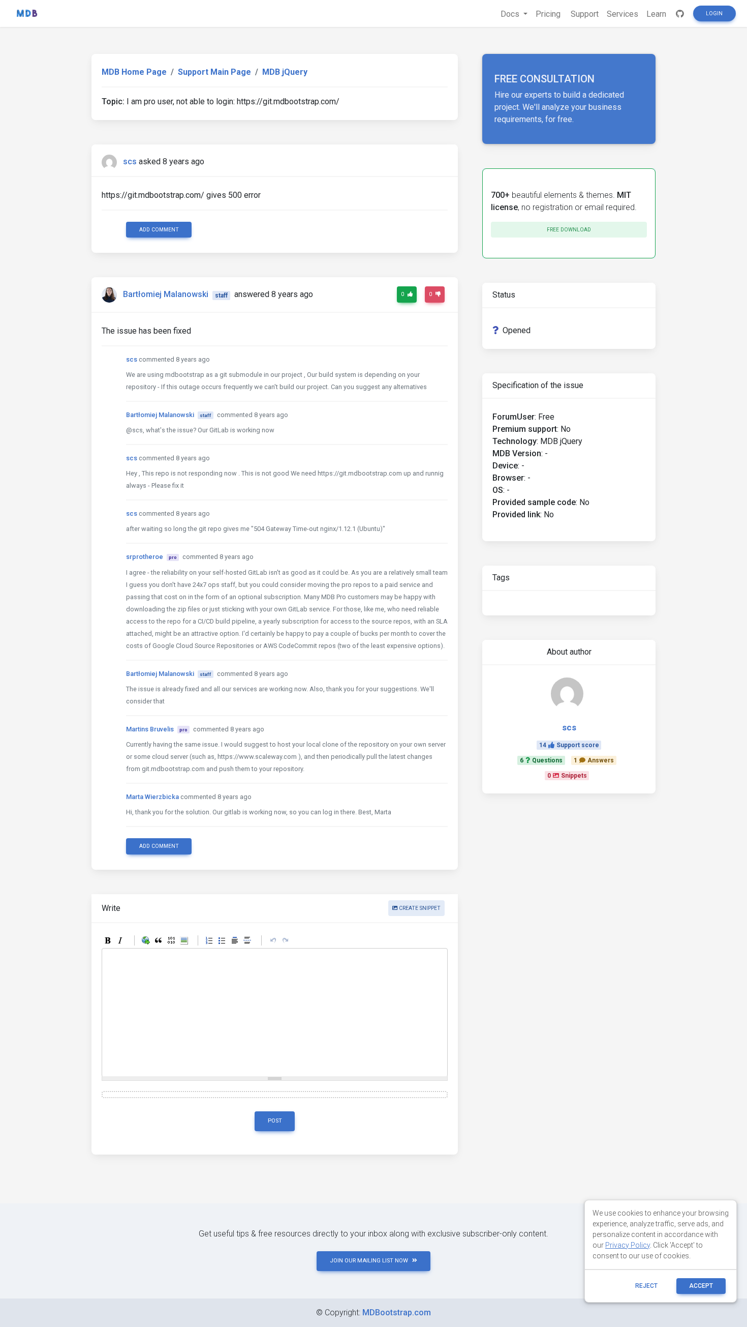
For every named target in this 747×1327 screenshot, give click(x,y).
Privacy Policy (627, 1245)
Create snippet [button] (419, 908)
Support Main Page (214, 72)
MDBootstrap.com (396, 1312)
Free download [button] (569, 229)
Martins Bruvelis (150, 729)
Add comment (159, 229)
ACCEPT (701, 1285)
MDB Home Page (134, 72)
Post (275, 1120)
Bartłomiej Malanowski (165, 295)
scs (130, 161)
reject (646, 1285)
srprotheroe (144, 557)
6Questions (541, 760)
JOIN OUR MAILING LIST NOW (369, 1260)
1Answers (594, 760)
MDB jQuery (284, 72)
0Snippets (567, 775)
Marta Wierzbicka (152, 797)
